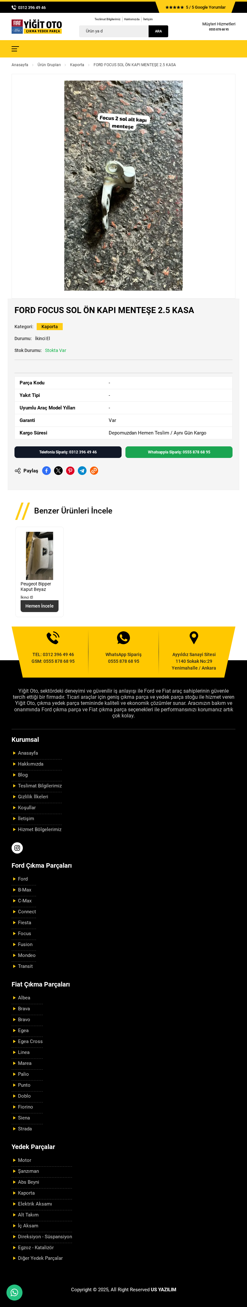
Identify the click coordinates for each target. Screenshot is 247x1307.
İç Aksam (28, 1226)
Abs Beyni (28, 1182)
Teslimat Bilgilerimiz (108, 19)
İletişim (148, 19)
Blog (23, 775)
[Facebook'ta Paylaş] (46, 470)
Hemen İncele (39, 606)
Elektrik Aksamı (35, 1204)
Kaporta (77, 65)
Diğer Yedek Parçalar (40, 1258)
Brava (24, 1009)
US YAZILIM (163, 1290)
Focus (24, 933)
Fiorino (25, 1107)
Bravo (24, 1019)
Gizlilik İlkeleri (33, 797)
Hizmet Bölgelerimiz (39, 829)
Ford (23, 879)
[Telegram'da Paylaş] (82, 470)
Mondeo (27, 955)
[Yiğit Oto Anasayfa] (37, 26)
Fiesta (24, 922)
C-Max (25, 901)
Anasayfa (20, 65)
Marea (25, 1063)
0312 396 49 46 (32, 7)
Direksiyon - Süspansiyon (45, 1237)
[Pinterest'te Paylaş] (70, 470)
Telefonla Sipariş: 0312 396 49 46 (68, 452)
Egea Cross (30, 1041)
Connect (27, 912)
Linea (24, 1052)
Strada (25, 1129)
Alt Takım (28, 1215)
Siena (24, 1118)
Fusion (25, 944)
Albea (24, 998)
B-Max (24, 890)
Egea (23, 1030)
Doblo (24, 1096)
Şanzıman (28, 1171)
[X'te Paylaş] (58, 470)
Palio (23, 1074)
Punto (24, 1085)
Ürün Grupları (49, 65)
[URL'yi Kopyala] (94, 470)
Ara (158, 31)
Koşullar (27, 808)
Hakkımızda (132, 19)
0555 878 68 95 (219, 29)
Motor (24, 1160)
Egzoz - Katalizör (36, 1247)
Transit (25, 966)
